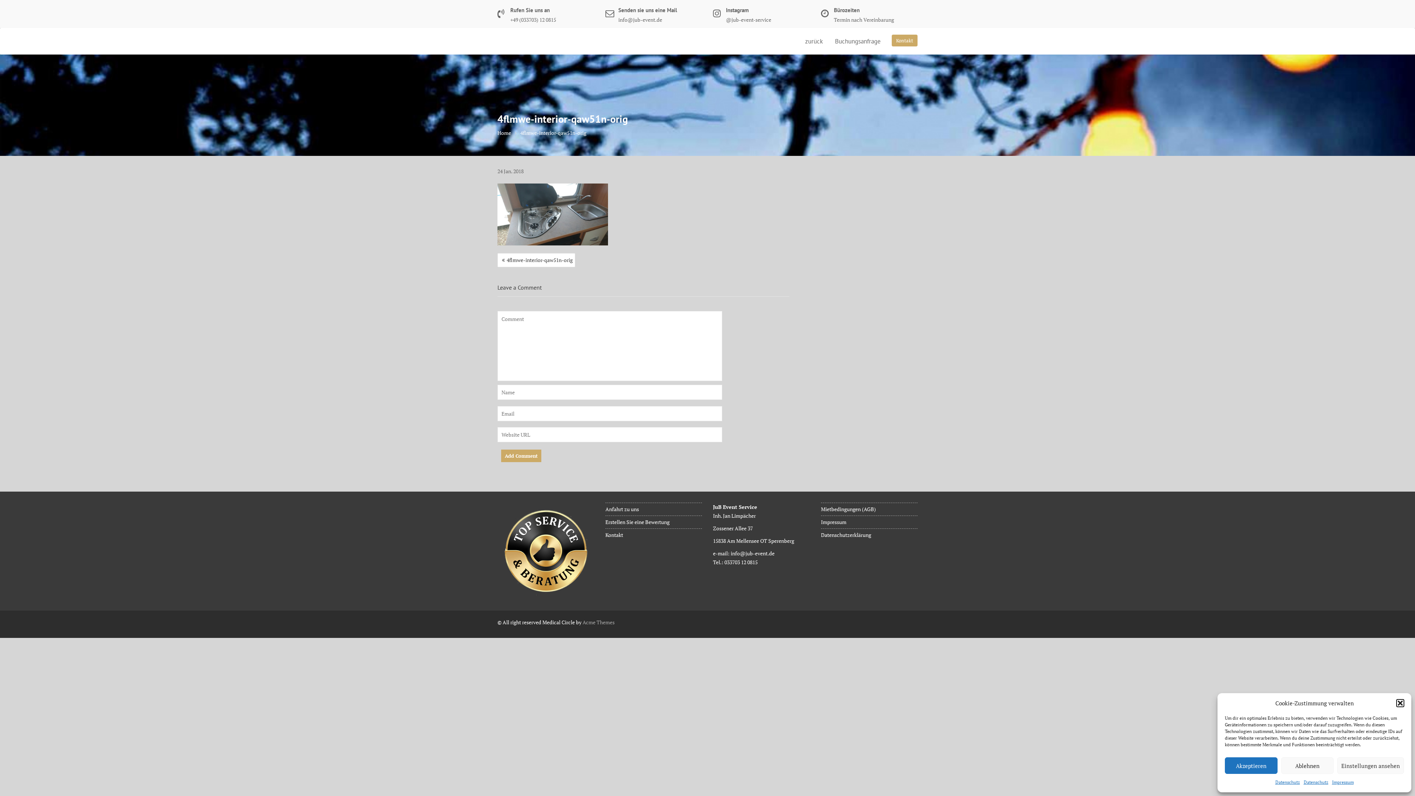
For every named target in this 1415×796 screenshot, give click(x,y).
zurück (814, 41)
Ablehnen (1307, 765)
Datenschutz (1287, 782)
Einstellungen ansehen (1370, 765)
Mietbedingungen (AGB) (848, 509)
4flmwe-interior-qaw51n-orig (540, 259)
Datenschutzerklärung (846, 534)
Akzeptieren (1251, 765)
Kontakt (904, 40)
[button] (1400, 703)
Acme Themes (599, 622)
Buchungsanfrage (858, 41)
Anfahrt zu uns (622, 509)
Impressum (1343, 782)
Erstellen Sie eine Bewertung (637, 522)
